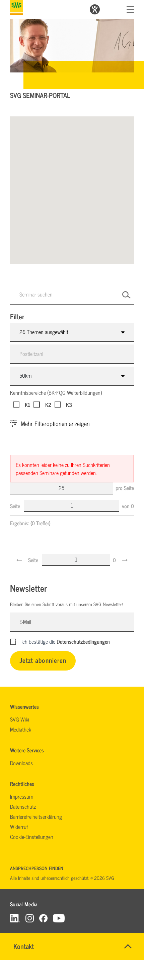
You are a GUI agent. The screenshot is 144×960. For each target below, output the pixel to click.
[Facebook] (43, 917)
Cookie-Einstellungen (31, 836)
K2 (48, 405)
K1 (27, 405)
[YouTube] (59, 917)
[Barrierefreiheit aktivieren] (95, 9)
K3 (69, 405)
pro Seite (125, 488)
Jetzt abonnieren (42, 660)
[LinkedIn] (15, 917)
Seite (15, 506)
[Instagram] (29, 917)
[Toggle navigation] (130, 9)
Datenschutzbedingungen (83, 641)
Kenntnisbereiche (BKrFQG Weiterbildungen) (56, 392)
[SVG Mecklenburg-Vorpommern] (16, 7)
